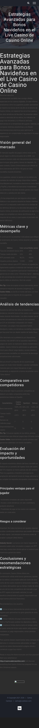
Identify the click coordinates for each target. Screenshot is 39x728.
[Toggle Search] (28, 3)
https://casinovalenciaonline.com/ (12, 661)
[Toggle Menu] (34, 3)
